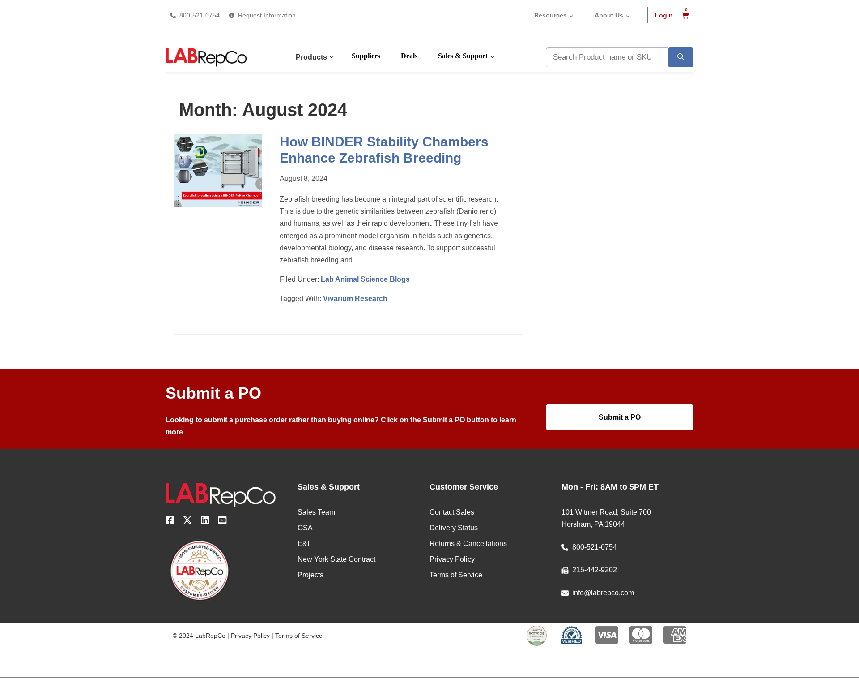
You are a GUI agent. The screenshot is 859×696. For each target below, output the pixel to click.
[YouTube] (222, 522)
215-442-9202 (594, 570)
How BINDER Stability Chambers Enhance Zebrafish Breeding (384, 149)
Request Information (267, 15)
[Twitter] (187, 522)
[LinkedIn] (205, 522)
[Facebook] (170, 522)
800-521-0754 (199, 15)
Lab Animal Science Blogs (365, 279)
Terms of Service (299, 635)
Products (311, 57)
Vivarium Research (355, 298)
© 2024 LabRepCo (199, 635)
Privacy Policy (250, 635)
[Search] (680, 57)
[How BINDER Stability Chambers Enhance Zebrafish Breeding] (218, 204)
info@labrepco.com (603, 593)
